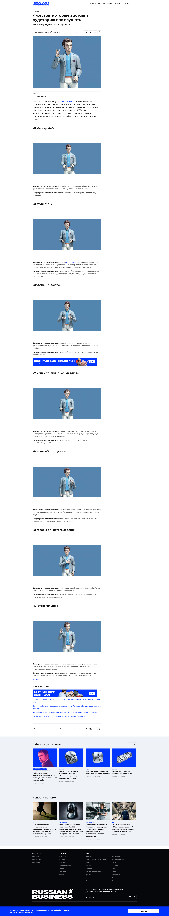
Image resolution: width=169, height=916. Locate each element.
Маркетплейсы (118, 859)
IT (86, 881)
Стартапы (116, 875)
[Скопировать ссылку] (99, 32)
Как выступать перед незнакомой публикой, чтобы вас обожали (59, 716)
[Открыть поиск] (135, 4)
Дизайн (88, 875)
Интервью (126, 3)
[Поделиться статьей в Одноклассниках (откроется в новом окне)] (95, 32)
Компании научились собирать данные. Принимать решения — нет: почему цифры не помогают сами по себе (45, 775)
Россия (114, 871)
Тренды (115, 881)
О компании (36, 859)
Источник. (37, 679)
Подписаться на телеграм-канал (46, 729)
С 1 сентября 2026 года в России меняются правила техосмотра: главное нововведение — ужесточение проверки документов (97, 830)
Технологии (116, 878)
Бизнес (88, 865)
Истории (101, 3)
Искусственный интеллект (95, 859)
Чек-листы (63, 871)
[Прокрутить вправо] (134, 744)
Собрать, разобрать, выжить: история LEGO (122, 772)
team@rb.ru (89, 897)
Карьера (88, 868)
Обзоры (117, 3)
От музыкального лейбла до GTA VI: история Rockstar (98, 772)
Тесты (61, 875)
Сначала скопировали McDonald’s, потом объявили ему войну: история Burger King (68, 775)
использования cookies (45, 910)
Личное (115, 865)
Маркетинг (116, 856)
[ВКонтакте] (135, 897)
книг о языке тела (73, 262)
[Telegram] (130, 897)
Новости (93, 3)
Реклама (88, 856)
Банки (87, 862)
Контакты (36, 862)
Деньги (114, 862)
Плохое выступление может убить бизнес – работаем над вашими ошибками (65, 712)
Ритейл (114, 868)
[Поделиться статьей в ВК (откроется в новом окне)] (90, 32)
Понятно (144, 911)
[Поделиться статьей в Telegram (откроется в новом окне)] (86, 32)
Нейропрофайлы (65, 865)
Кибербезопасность (93, 871)
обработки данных (62, 910)
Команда (35, 856)
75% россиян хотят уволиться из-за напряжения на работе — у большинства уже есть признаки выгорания (44, 829)
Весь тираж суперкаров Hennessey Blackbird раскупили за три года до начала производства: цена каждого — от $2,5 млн (71, 829)
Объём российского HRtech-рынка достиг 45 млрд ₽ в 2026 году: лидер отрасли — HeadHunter (123, 828)
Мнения (109, 3)
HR (86, 878)
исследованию (65, 101)
